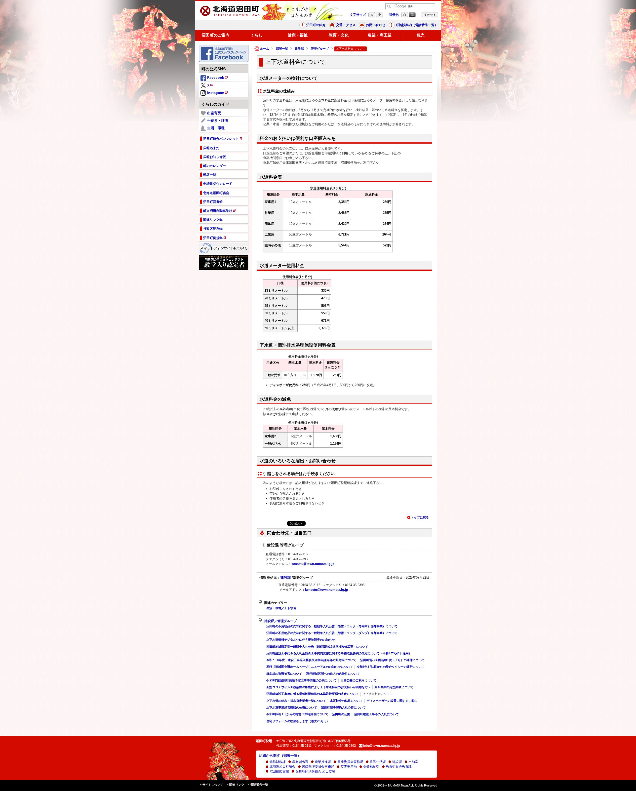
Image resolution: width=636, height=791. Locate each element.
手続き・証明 (217, 120)
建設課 (299, 48)
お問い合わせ (375, 25)
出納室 (413, 762)
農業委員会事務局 (350, 762)
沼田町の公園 (341, 714)
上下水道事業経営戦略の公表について (291, 707)
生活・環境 (216, 128)
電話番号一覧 (259, 785)
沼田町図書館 (279, 771)
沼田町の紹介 (316, 25)
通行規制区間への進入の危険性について (333, 673)
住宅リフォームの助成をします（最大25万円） (297, 721)
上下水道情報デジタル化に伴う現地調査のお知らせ (300, 639)
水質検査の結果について (346, 700)
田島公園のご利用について (358, 680)
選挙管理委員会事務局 (318, 766)
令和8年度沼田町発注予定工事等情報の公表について (301, 680)
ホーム (264, 48)
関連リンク (236, 785)
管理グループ (320, 48)
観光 (421, 35)
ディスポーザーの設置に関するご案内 (392, 700)
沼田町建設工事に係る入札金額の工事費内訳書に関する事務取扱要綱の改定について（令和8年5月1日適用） (339, 653)
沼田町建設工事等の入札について (376, 714)
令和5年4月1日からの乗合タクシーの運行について (391, 666)
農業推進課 (323, 762)
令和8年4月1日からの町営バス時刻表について (297, 714)
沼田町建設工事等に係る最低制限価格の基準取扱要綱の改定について (312, 693)
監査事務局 (349, 766)
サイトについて (212, 785)
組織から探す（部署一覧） (280, 755)
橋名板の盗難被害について (284, 673)
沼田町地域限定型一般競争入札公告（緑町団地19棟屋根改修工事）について (317, 646)
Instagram (217, 93)
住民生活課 (378, 762)
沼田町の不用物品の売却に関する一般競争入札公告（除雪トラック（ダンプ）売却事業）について (332, 633)
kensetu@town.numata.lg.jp (312, 564)
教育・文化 (339, 35)
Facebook (217, 78)
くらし (257, 35)
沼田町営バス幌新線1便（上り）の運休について (392, 660)
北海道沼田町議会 (282, 766)
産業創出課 (300, 762)
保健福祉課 (371, 766)
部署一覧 (282, 48)
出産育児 (214, 113)
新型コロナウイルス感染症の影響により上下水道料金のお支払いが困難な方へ (318, 687)
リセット (429, 15)
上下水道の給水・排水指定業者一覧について (296, 700)
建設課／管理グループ (280, 621)
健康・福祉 (298, 35)
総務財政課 (278, 762)
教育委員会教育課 (399, 766)
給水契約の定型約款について (394, 687)
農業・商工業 (380, 35)
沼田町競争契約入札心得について (343, 707)
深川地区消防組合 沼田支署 (315, 771)
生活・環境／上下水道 (281, 608)
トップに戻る (420, 517)
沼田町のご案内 (216, 35)
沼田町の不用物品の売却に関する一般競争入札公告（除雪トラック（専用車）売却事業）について (332, 626)
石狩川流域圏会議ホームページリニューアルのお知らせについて (309, 666)
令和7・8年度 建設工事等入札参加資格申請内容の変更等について (311, 660)
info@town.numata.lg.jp (381, 746)
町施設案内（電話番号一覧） (417, 25)
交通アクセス (346, 25)
